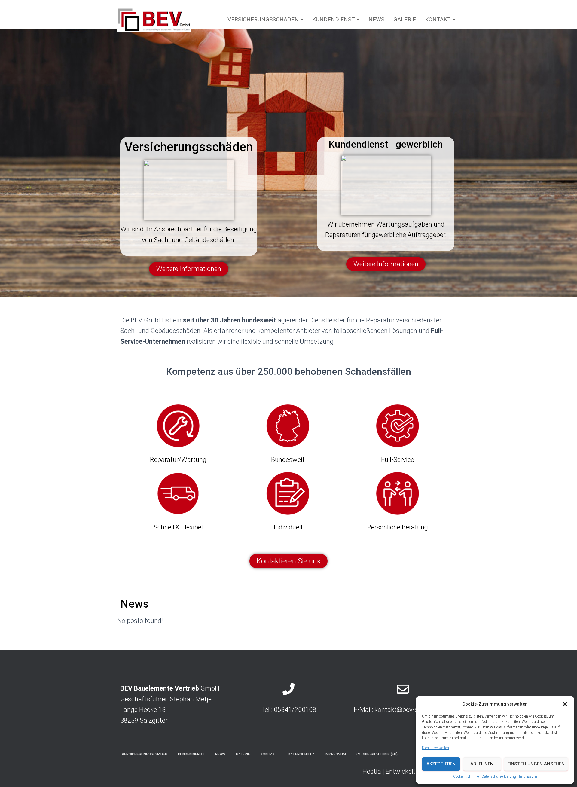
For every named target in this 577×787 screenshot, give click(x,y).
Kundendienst (334, 19)
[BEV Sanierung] (154, 20)
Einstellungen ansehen (536, 764)
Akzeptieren (441, 764)
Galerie (404, 19)
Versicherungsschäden (263, 19)
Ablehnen (481, 764)
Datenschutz (301, 754)
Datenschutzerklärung (499, 776)
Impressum (528, 776)
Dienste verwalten (435, 748)
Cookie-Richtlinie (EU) (377, 754)
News (376, 19)
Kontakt (438, 19)
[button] (565, 704)
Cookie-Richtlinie (466, 776)
